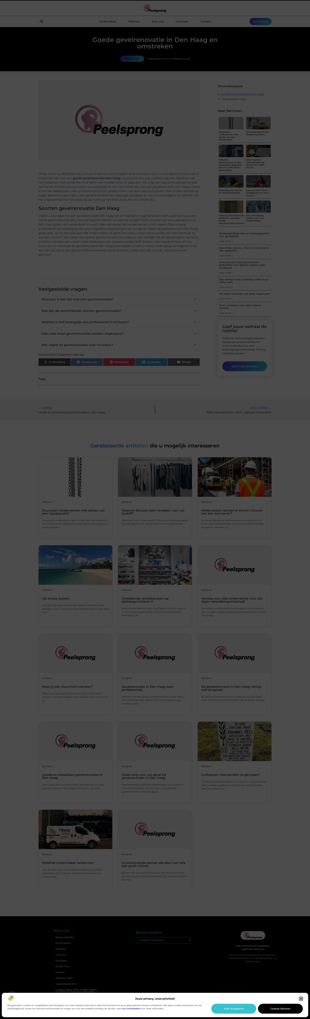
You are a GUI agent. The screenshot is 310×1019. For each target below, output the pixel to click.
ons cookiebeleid (130, 1008)
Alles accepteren (234, 1008)
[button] (301, 999)
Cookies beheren (280, 1008)
